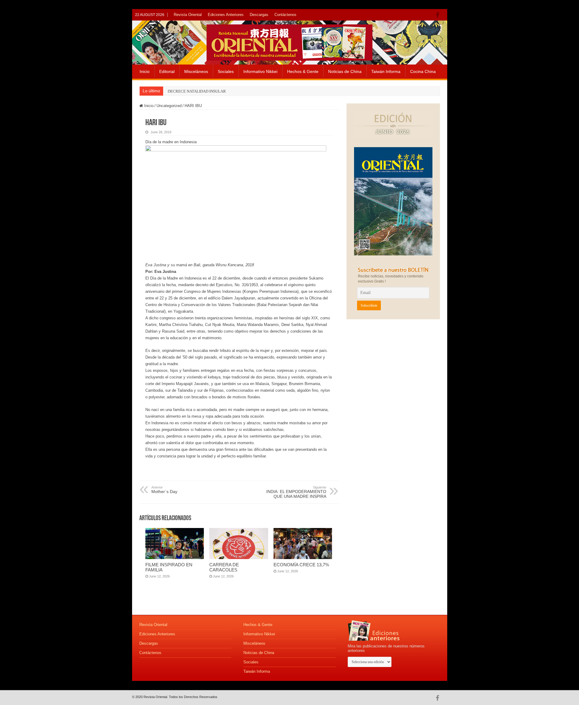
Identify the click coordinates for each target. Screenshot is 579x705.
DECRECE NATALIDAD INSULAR (197, 91)
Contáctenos (285, 14)
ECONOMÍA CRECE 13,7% (301, 564)
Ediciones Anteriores (226, 14)
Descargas (259, 14)
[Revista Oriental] (289, 41)
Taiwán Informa (385, 71)
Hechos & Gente (302, 71)
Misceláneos (196, 71)
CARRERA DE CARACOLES (224, 567)
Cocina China (423, 71)
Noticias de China (345, 71)
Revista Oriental (188, 14)
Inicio (145, 71)
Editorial (167, 71)
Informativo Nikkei (260, 71)
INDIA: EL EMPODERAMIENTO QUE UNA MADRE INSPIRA (296, 492)
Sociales (226, 71)
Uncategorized (169, 105)
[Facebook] (439, 15)
